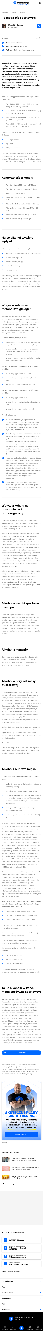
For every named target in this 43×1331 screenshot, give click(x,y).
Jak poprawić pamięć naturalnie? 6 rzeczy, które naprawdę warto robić (25, 1168)
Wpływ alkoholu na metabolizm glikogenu (21, 50)
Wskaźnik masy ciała (17, 1240)
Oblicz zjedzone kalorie (17, 1256)
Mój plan (13, 1329)
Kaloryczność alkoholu (14, 43)
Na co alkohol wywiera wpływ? (17, 46)
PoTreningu (5, 13)
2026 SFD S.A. (28, 1318)
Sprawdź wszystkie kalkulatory (11, 1271)
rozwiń (37, 38)
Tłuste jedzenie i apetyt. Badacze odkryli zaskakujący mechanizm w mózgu (25, 1177)
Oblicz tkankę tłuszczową (18, 1263)
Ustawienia (38, 1329)
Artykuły (14, 13)
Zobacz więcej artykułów (10, 1184)
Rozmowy (30, 1329)
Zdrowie (22, 13)
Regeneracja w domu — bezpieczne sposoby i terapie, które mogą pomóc (24, 1159)
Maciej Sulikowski (15, 25)
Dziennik (5, 1329)
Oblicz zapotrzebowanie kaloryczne (18, 1248)
